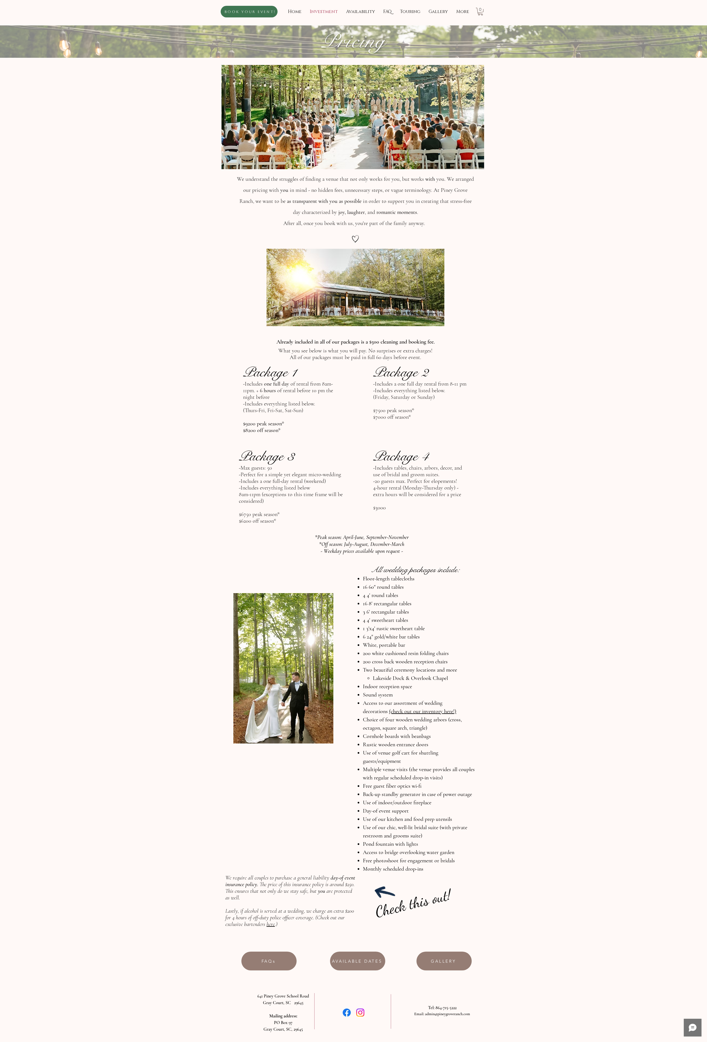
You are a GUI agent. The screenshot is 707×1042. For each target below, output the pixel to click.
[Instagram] (360, 1012)
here (271, 924)
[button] (480, 11)
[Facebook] (346, 1012)
